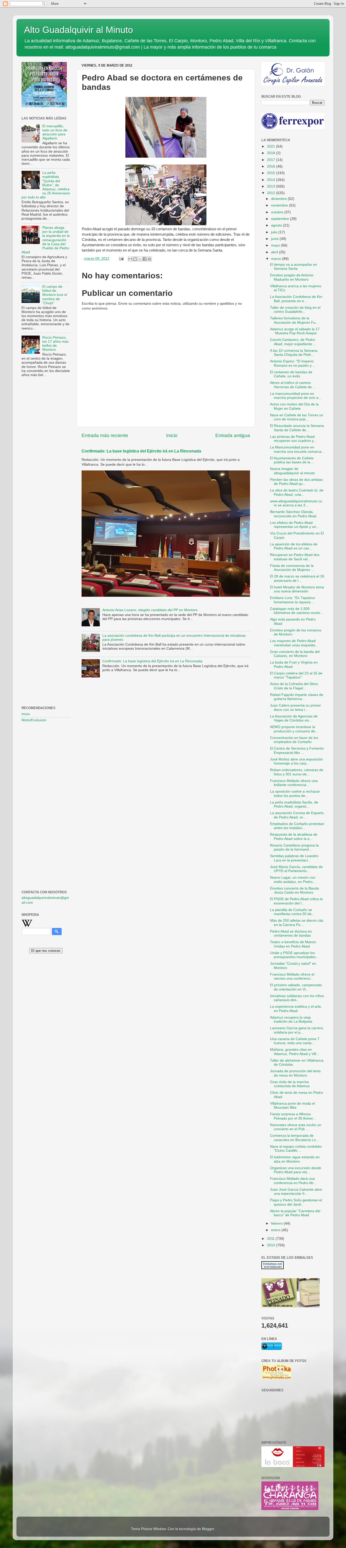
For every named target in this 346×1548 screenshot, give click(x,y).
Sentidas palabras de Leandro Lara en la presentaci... (294, 858)
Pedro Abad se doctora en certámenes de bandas (291, 933)
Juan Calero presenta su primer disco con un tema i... (295, 707)
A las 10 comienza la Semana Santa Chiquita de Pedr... (293, 353)
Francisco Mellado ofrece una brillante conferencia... (294, 783)
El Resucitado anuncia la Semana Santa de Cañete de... (297, 428)
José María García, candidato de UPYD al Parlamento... (296, 869)
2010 (271, 1245)
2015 (271, 173)
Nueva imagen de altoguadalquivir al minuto (292, 471)
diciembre (279, 199)
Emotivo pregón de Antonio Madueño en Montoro (291, 277)
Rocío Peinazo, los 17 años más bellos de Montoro (55, 344)
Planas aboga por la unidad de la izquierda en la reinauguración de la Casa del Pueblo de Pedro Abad (46, 240)
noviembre (280, 205)
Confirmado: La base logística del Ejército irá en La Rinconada (141, 451)
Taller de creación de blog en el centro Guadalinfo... (295, 310)
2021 (271, 146)
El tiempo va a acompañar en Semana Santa (293, 267)
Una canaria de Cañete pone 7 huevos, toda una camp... (294, 1041)
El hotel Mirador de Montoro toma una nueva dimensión (297, 589)
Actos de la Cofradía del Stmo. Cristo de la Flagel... (294, 686)
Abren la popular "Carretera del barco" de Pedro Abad (295, 1213)
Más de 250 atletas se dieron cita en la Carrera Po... (296, 922)
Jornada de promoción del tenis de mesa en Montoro (295, 1073)
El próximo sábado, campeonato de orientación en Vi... (296, 987)
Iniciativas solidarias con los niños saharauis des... (297, 998)
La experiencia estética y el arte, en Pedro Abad (296, 1009)
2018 (271, 153)
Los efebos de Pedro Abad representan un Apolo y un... (294, 525)
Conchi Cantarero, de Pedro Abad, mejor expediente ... (293, 342)
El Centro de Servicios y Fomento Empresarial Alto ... (297, 750)
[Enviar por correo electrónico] (130, 258)
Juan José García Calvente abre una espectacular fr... (296, 1191)
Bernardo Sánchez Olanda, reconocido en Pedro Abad (293, 514)
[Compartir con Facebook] (144, 258)
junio (275, 239)
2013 (271, 186)
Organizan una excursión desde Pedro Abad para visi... (295, 1170)
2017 (271, 160)
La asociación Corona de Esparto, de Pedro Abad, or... (297, 815)
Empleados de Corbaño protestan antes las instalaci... (297, 826)
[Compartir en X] (139, 258)
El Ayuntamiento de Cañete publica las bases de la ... (292, 460)
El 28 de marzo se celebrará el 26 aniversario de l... (297, 578)
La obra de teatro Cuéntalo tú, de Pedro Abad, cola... (296, 492)
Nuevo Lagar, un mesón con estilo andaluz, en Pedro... (293, 879)
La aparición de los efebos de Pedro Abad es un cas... (293, 546)
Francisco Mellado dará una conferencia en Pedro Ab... (293, 1181)
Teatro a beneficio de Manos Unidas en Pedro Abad (293, 944)
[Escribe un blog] (135, 258)
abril (275, 252)
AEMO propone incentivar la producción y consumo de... (294, 729)
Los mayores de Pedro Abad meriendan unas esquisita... (294, 643)
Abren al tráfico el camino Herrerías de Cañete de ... (293, 385)
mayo (276, 245)
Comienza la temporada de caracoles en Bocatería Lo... (294, 1138)
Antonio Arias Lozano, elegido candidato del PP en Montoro (150, 610)
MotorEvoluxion (34, 720)
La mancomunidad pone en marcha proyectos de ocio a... (295, 396)
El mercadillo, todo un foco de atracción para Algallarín (54, 132)
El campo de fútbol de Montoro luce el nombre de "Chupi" (54, 295)
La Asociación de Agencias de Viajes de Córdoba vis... (294, 718)
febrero (277, 1223)
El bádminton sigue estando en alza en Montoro (295, 1159)
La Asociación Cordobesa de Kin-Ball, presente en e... (296, 299)
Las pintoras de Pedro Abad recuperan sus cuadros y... (293, 439)
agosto (277, 225)
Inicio (172, 435)
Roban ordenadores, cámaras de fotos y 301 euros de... (296, 772)
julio (274, 232)
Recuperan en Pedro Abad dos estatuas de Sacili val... (294, 557)
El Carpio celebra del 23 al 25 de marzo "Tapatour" (296, 675)
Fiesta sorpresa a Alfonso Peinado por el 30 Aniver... (293, 1116)
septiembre (280, 219)
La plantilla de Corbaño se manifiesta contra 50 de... (292, 912)
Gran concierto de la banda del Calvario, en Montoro (295, 654)
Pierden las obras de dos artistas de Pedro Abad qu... (296, 482)
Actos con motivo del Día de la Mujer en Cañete (294, 406)
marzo (276, 259)
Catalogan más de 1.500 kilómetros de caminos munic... (296, 611)
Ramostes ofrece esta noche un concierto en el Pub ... (295, 1127)
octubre (277, 212)
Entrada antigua (232, 435)
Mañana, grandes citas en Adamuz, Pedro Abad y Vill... (294, 1052)
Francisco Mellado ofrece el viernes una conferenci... (292, 976)
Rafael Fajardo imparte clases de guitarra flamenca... (296, 697)
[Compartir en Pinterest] (149, 258)
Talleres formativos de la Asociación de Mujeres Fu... (294, 320)
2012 (271, 193)
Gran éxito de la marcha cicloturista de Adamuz (290, 1084)
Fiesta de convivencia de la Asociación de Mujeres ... (292, 568)
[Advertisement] (46, 463)
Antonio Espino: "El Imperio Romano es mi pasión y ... (293, 363)
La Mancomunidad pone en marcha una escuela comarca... (297, 449)
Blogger (208, 1529)
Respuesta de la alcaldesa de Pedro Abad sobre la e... (293, 836)
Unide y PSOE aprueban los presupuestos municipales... (294, 955)
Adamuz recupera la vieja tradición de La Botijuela (291, 1019)
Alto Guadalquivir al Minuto (78, 30)
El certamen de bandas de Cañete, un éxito (291, 374)
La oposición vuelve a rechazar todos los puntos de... (295, 793)
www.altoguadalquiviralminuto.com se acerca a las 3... (296, 503)
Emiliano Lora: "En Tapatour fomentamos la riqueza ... (292, 600)
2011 (271, 1239)
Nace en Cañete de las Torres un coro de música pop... (296, 417)
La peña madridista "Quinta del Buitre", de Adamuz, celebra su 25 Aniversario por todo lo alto (46, 185)
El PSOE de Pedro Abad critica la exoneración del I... (296, 901)
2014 (271, 180)
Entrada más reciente (105, 435)
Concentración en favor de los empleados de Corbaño (294, 740)
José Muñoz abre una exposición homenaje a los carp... (296, 761)
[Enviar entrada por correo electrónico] (121, 258)
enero (276, 1230)
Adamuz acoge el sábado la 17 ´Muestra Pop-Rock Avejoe (295, 331)
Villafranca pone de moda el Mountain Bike (292, 1105)
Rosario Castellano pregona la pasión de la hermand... (294, 847)
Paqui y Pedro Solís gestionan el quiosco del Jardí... (296, 1202)
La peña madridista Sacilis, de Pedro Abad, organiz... (294, 804)
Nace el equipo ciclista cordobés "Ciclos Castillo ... (296, 1148)
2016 (271, 166)
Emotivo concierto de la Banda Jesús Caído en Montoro (294, 890)
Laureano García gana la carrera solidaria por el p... (296, 1030)
